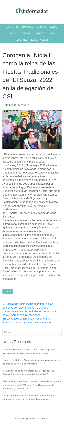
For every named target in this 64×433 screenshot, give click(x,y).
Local (7, 291)
